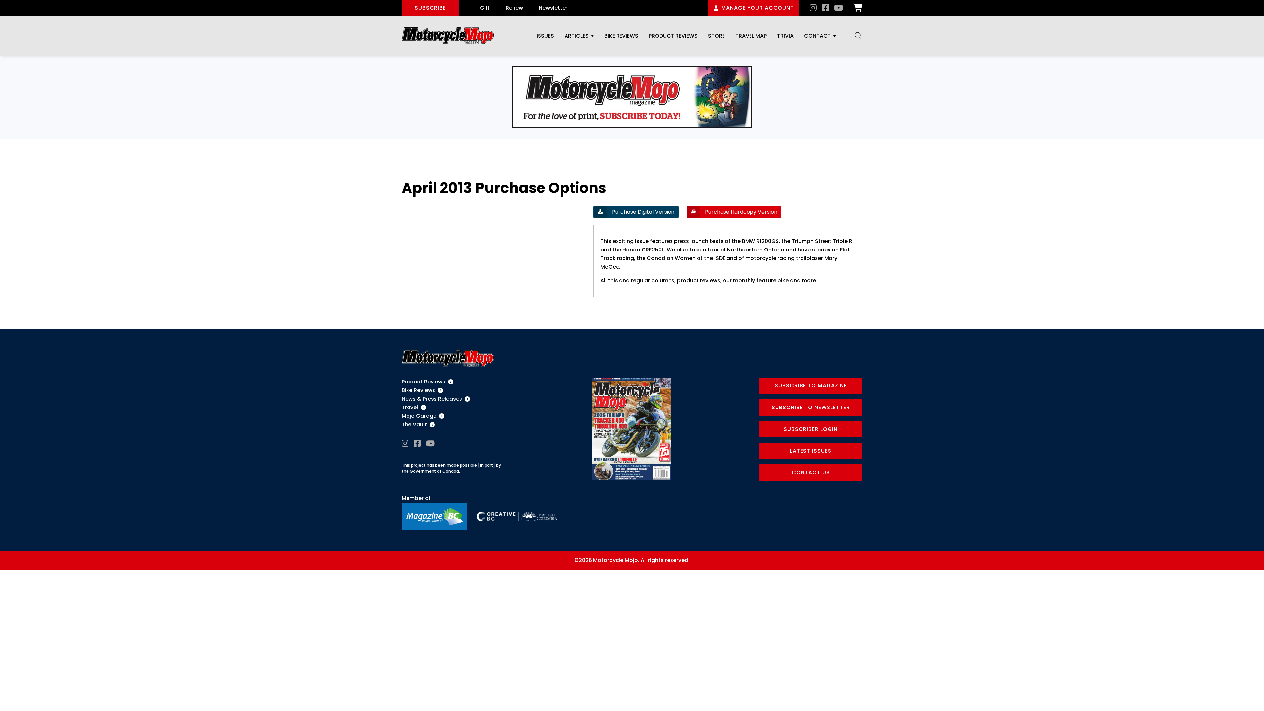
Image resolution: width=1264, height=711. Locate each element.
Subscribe (430, 8)
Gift (485, 8)
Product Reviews (673, 36)
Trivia (785, 36)
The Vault (414, 424)
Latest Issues (810, 451)
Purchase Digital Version (642, 212)
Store (716, 36)
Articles (577, 36)
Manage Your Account (757, 8)
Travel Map (751, 36)
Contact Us (811, 472)
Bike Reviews (621, 36)
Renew (514, 8)
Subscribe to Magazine (811, 385)
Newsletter (553, 8)
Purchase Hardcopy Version (740, 212)
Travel (410, 407)
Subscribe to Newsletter (811, 407)
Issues (545, 36)
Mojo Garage (419, 416)
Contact (817, 36)
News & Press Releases (432, 399)
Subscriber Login (811, 429)
